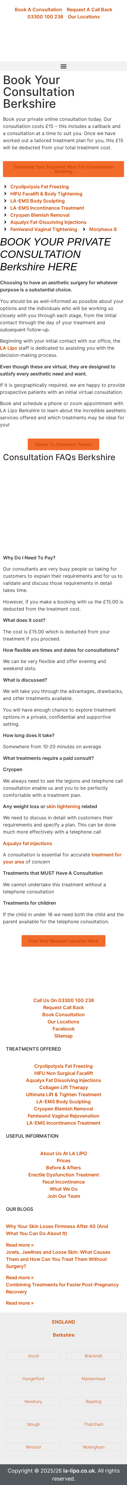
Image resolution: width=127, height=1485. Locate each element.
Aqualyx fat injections (27, 843)
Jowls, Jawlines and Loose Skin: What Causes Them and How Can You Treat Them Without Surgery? (58, 1259)
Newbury (33, 1401)
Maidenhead (93, 1378)
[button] (63, 66)
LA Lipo (8, 348)
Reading (93, 1401)
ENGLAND (63, 1322)
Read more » (20, 1245)
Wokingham (94, 1446)
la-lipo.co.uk (79, 1471)
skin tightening (63, 806)
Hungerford (33, 1378)
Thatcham (93, 1424)
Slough (33, 1424)
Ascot (33, 1355)
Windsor (33, 1446)
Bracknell (93, 1355)
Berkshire (63, 1335)
